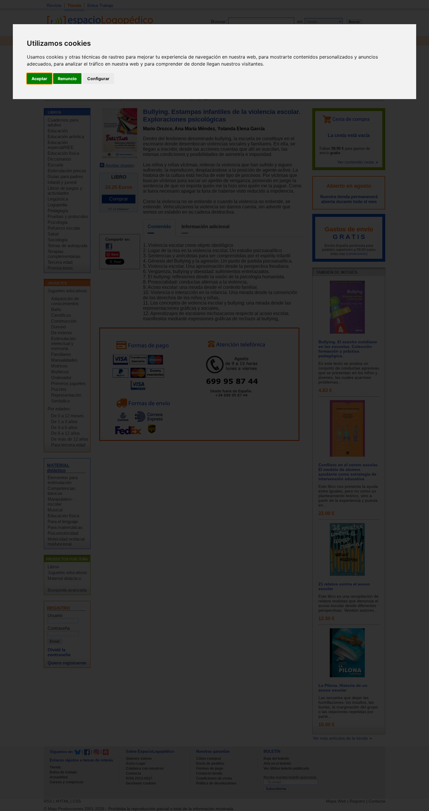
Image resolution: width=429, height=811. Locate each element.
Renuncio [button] (67, 78)
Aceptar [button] (39, 78)
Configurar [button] (98, 78)
